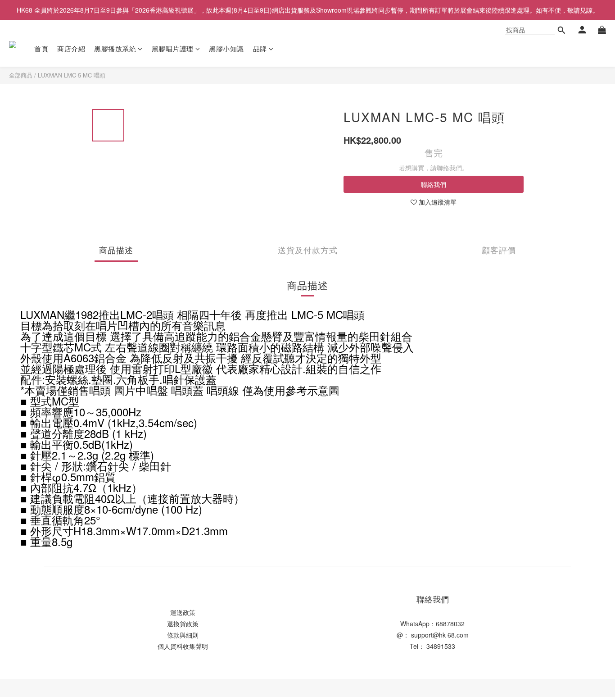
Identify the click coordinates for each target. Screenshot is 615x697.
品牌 (260, 48)
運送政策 (182, 612)
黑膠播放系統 (115, 48)
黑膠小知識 (226, 48)
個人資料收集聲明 (183, 646)
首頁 (41, 48)
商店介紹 (71, 48)
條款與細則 (183, 634)
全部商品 (20, 75)
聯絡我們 (433, 184)
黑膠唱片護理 (173, 48)
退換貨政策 (183, 623)
